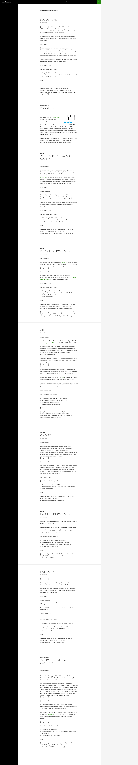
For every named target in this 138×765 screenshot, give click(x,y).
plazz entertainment (51, 342)
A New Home (39, 1)
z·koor (47, 170)
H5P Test (57, 1)
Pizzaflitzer (64, 262)
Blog (62, 377)
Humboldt (47, 571)
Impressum (93, 1)
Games (42, 16)
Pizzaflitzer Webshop (55, 251)
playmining (48, 108)
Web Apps (46, 16)
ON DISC (45, 435)
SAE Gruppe (51, 714)
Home (62, 1)
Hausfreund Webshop (55, 514)
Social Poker (49, 19)
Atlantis (46, 329)
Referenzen (80, 1)
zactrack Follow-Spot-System (56, 157)
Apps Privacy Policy (49, 1)
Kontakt (87, 1)
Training (42, 657)
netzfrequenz (6, 2)
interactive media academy (53, 661)
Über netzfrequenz (70, 1)
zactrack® (43, 177)
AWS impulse (56, 117)
